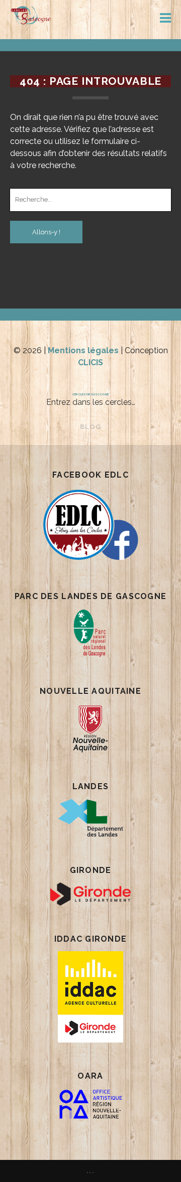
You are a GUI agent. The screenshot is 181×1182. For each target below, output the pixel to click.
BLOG (90, 426)
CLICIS (90, 362)
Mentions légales (83, 350)
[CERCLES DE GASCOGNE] (31, 21)
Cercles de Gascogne (90, 394)
